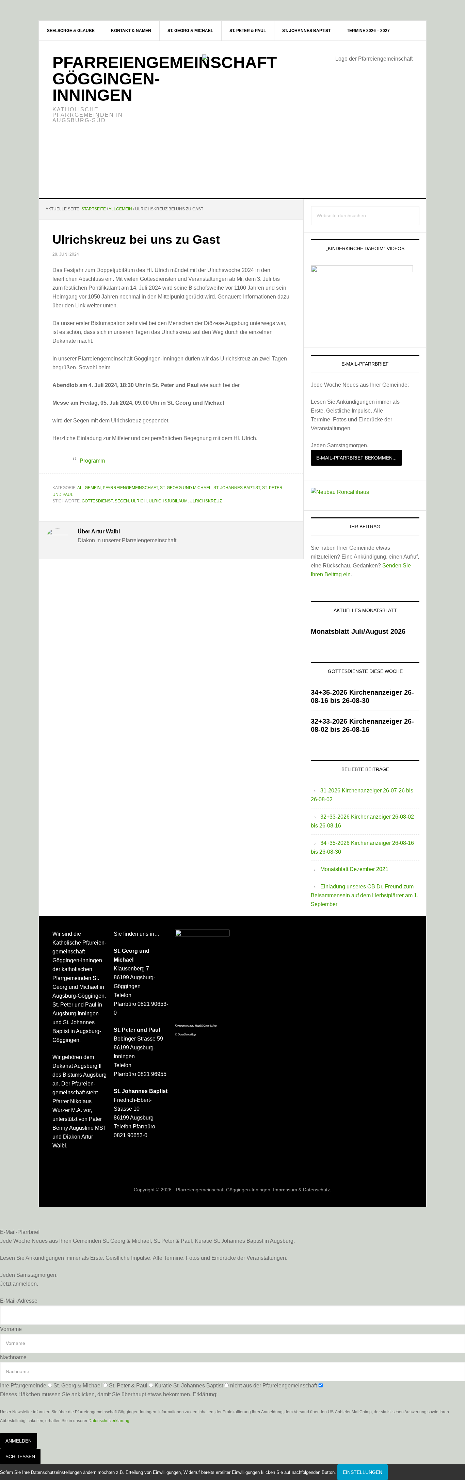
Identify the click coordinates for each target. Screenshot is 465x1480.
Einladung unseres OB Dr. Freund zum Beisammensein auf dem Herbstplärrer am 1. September (364, 895)
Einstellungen (362, 1472)
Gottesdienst (97, 501)
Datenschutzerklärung (109, 1420)
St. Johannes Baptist (236, 487)
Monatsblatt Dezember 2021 (354, 869)
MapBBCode (202, 1025)
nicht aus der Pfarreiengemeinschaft (273, 1385)
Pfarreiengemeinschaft (130, 487)
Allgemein (89, 487)
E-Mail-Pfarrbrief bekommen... (356, 458)
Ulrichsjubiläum (168, 501)
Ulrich (139, 501)
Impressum (285, 1189)
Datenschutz (316, 1189)
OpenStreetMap (187, 1034)
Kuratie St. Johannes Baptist (188, 1385)
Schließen (20, 1456)
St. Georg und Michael (185, 487)
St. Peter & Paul (128, 1385)
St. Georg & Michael (77, 1385)
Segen (122, 501)
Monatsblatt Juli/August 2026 (358, 631)
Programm (92, 461)
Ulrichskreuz (206, 501)
